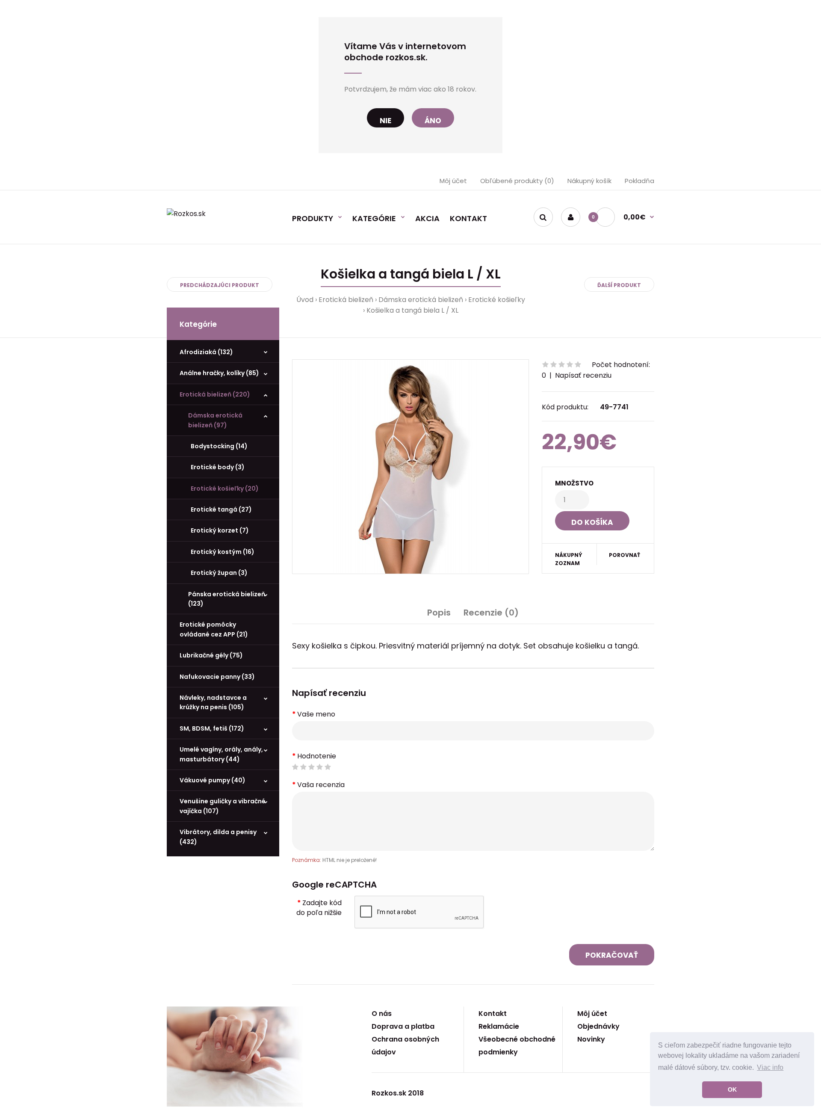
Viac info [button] (770, 1067)
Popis (439, 613)
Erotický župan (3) (218, 572)
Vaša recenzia (321, 785)
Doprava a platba (403, 1026)
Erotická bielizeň (346, 300)
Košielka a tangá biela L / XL (412, 310)
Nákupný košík (589, 180)
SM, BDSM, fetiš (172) (212, 728)
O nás (382, 1013)
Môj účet (453, 180)
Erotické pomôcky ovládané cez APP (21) (214, 629)
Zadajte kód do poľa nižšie (319, 908)
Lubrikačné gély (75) (211, 655)
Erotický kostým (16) (221, 552)
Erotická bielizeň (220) (215, 394)
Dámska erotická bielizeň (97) (215, 420)
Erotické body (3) (216, 467)
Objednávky (598, 1026)
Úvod (304, 300)
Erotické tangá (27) (220, 509)
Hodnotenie (316, 756)
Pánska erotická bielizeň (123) (226, 599)
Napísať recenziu (583, 375)
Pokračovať (611, 955)
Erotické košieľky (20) (223, 488)
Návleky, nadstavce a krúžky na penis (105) (213, 702)
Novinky (591, 1039)
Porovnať (624, 555)
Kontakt (492, 1013)
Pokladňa (639, 180)
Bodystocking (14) (218, 446)
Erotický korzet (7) (218, 530)
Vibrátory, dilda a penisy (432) (218, 837)
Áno (433, 120)
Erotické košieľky (496, 300)
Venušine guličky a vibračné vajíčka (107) (223, 806)
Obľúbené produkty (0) (517, 180)
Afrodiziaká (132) (206, 352)
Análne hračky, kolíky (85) (219, 373)
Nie (385, 120)
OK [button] (732, 1089)
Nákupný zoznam (568, 559)
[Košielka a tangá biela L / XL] (410, 467)
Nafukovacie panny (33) (217, 676)
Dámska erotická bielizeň (420, 300)
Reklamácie (498, 1026)
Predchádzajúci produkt (219, 285)
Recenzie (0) (491, 613)
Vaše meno (316, 714)
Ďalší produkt (619, 285)
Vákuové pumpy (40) (212, 780)
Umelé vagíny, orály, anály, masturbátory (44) (221, 754)
